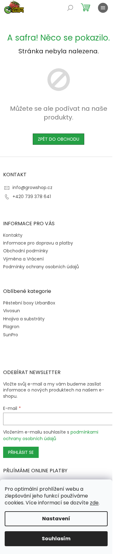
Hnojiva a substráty (24, 319)
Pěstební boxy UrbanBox (29, 303)
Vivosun (11, 311)
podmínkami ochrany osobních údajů (50, 435)
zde (94, 502)
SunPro (10, 335)
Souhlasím (56, 538)
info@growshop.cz (32, 187)
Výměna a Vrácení (23, 259)
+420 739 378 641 (31, 196)
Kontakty (12, 235)
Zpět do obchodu (58, 139)
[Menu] (103, 8)
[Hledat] (70, 8)
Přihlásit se (21, 452)
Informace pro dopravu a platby (38, 243)
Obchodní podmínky (25, 251)
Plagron (11, 327)
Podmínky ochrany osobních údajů (41, 267)
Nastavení (56, 518)
